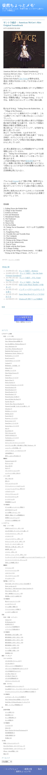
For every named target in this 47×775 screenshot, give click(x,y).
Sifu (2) (7, 428)
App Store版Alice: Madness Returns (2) (15, 344)
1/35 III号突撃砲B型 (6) (11, 678)
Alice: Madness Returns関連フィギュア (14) (17, 699)
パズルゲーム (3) (10, 491)
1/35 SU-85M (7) (9, 663)
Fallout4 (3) (8, 375)
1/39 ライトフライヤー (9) (12, 681)
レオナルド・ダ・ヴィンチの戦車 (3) (15, 697)
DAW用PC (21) (9, 715)
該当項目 (29, 161)
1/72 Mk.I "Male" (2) (10, 673)
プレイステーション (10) (12, 575)
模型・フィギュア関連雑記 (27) (14, 704)
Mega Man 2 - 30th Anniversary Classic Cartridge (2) (19, 588)
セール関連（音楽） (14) (12, 650)
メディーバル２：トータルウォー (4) (15, 450)
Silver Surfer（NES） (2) (12, 591)
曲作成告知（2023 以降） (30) (13, 634)
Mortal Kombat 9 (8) (10, 387)
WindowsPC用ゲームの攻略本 (31, 299)
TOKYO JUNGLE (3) (11, 435)
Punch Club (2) (9, 416)
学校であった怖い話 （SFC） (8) (14, 546)
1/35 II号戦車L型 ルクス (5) (13, 671)
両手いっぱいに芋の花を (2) (13, 456)
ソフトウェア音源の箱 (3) (12, 629)
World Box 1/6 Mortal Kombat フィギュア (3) (17, 702)
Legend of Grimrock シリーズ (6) (14, 385)
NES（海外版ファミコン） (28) (14, 593)
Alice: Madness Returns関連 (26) (14, 341)
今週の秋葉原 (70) (10, 735)
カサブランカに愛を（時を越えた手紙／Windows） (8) (20, 445)
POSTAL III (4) (9, 413)
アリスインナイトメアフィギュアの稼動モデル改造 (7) (20, 691)
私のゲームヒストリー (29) (12, 601)
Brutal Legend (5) (10, 358)
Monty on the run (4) (10, 586)
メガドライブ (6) (10, 573)
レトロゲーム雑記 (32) (11, 612)
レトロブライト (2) (10, 604)
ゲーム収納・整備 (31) (11, 606)
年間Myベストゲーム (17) (12, 517)
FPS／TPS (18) (9, 478)
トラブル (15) (9, 725)
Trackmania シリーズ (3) (12, 437)
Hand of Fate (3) (9, 380)
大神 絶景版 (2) (9, 453)
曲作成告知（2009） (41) (12, 645)
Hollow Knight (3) (10, 382)
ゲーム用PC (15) (9, 712)
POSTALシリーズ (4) (11, 411)
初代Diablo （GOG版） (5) (12, 365)
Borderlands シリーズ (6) (12, 355)
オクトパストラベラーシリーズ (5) (15, 442)
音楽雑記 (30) (9, 653)
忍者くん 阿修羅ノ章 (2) (12, 562)
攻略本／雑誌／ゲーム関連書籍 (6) (15, 515)
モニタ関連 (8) (9, 720)
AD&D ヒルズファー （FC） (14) (14, 528)
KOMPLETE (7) (9, 624)
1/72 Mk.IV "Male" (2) (11, 676)
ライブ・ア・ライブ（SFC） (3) (14, 544)
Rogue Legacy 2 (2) (10, 421)
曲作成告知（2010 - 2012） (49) (14, 642)
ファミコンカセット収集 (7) (13, 609)
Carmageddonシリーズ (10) (12, 360)
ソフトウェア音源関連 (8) (12, 626)
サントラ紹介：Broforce (28, 271)
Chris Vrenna (23, 79)
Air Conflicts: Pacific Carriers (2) (13, 339)
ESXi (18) (7, 728)
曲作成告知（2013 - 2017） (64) (14, 640)
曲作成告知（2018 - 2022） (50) (14, 637)
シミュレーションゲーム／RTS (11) (15, 488)
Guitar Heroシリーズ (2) (11, 377)
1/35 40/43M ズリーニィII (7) (13, 661)
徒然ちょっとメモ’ (23, 771)
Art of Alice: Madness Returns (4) (14, 348)
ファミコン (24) (9, 568)
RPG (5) (7, 481)
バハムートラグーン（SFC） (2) (14, 539)
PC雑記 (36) (8, 738)
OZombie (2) (8, 408)
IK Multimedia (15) (10, 622)
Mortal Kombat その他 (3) (12, 396)
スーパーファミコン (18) (12, 570)
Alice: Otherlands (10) (11, 346)
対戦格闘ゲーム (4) (10, 502)
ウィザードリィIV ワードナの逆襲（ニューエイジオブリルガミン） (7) (25, 557)
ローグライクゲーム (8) (11, 496)
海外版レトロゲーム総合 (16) (13, 596)
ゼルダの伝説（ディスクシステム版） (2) (16, 531)
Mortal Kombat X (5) (10, 389)
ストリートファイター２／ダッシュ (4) (16, 560)
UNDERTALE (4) (9, 440)
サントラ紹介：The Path (29, 282)
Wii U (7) (7, 468)
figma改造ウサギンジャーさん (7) (14, 686)
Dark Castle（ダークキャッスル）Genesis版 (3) (18, 583)
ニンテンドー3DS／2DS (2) (12, 473)
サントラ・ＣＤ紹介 (14, 259)
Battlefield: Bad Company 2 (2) (13, 351)
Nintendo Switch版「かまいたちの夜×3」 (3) (17, 406)
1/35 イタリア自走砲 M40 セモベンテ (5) (16, 668)
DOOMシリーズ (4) (10, 370)
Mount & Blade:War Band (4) (13, 399)
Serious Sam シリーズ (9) (12, 426)
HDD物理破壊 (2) (10, 732)
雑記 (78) (6, 753)
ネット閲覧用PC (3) (10, 717)
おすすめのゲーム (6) (11, 510)
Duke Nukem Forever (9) (12, 373)
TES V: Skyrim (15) (10, 433)
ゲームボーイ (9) (10, 578)
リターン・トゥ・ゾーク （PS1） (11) (15, 554)
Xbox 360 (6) (8, 466)
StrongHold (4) (9, 430)
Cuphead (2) (8, 363)
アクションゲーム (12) (11, 483)
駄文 (40, 769)
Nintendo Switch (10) (11, 461)
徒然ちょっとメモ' (18, 5)
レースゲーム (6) (10, 499)
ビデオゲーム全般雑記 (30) (12, 520)
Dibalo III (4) (8, 368)
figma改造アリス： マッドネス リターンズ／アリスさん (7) (21, 689)
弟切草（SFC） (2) (10, 549)
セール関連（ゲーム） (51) (12, 512)
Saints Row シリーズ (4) (11, 423)
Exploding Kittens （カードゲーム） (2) (14, 748)
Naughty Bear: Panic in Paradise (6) (14, 404)
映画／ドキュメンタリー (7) (11, 743)
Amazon (16, 181)
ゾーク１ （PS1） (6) (11, 552)
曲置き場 (28, 769)
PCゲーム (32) (9, 463)
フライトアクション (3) (11, 494)
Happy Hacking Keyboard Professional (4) (16, 730)
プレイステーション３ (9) (12, 470)
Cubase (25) (8, 619)
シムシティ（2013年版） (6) (13, 448)
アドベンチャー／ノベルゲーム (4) (15, 486)
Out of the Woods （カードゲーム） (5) (14, 746)
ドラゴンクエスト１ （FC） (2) (14, 533)
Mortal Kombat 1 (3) (10, 394)
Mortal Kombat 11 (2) (11, 392)
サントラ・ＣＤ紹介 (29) (12, 647)
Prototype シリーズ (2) (11, 418)
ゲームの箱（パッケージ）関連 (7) (15, 507)
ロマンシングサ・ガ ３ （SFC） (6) (15, 541)
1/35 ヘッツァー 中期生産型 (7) (14, 666)
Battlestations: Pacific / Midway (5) (14, 353)
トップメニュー (11, 769)
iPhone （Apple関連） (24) (10, 751)
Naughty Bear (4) (9, 401)
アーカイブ (6, 758)
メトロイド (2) (9, 536)
